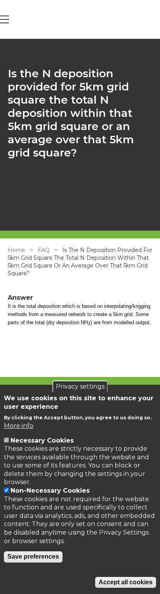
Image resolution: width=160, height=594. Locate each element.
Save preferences (33, 556)
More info (18, 425)
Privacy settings (80, 386)
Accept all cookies (126, 582)
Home (16, 250)
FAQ (44, 250)
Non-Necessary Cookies (50, 490)
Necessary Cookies (42, 440)
